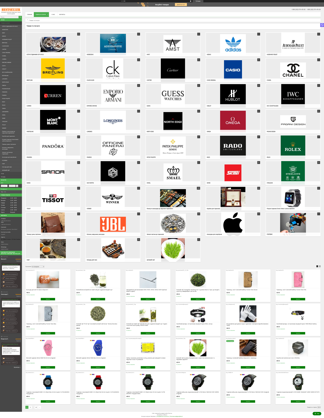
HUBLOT (4, 69)
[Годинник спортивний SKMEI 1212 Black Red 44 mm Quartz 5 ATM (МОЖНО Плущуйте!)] (97, 382)
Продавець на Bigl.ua (162, 414)
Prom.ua (170, 413)
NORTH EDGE (5, 82)
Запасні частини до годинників (7, 153)
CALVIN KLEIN (5, 46)
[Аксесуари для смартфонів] (233, 224)
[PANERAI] (113, 147)
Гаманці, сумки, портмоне (9, 144)
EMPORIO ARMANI (6, 62)
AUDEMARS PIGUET (7, 39)
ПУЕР (3, 163)
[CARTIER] (173, 70)
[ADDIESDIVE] (113, 44)
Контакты (62, 14)
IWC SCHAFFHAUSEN (7, 72)
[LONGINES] (113, 121)
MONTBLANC (5, 75)
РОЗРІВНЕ (4, 160)
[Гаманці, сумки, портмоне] (53, 224)
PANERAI (4, 95)
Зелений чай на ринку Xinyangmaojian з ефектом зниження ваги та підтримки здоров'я (195, 358)
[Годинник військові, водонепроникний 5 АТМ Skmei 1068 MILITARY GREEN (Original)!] (198, 382)
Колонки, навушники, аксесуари (8, 148)
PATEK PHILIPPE (6, 98)
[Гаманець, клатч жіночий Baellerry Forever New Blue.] (47, 313)
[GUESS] (173, 96)
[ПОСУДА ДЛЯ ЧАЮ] (113, 250)
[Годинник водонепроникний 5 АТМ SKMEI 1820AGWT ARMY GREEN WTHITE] (298, 382)
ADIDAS (4, 36)
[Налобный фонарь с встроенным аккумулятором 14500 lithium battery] (298, 313)
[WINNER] (113, 198)
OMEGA (4, 85)
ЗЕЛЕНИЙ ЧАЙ (5, 170)
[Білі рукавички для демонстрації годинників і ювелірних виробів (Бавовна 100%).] (248, 313)
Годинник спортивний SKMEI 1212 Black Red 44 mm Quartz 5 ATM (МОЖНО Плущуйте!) (97, 392)
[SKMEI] (233, 173)
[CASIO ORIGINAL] (233, 70)
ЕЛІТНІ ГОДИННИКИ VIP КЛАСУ (10, 26)
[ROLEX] (293, 147)
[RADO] (233, 147)
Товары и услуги (5, 23)
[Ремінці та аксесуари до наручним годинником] (173, 198)
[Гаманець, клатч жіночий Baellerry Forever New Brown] (248, 279)
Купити (48, 299)
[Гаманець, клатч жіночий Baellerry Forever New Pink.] (298, 279)
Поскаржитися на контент (163, 416)
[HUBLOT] (233, 96)
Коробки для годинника (8, 136)
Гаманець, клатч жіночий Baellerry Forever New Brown (241, 290)
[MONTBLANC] (53, 121)
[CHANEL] (293, 70)
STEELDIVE (4, 121)
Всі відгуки (16, 367)
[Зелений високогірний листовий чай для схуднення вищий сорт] (97, 279)
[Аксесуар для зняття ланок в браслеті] (47, 279)
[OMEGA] (233, 121)
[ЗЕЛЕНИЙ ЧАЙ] (173, 250)
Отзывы (3, 177)
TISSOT (4, 125)
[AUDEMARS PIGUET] (293, 44)
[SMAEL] (173, 173)
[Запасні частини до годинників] (173, 224)
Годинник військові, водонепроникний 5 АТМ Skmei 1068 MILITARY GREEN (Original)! (197, 392)
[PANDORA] (53, 147)
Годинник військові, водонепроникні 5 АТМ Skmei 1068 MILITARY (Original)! (247, 392)
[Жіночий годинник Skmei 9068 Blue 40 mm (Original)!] (97, 347)
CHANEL (4, 56)
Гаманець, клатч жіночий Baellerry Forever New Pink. (291, 290)
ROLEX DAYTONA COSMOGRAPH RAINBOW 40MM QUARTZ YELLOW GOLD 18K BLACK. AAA (11, 351)
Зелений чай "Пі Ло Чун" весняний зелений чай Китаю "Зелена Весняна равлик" (96, 324)
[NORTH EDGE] (173, 121)
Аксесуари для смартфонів (9, 157)
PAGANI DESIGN (6, 88)
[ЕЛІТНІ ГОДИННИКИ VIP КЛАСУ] (53, 44)
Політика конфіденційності (176, 416)
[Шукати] (20, 17)
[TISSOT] (53, 198)
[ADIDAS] (233, 44)
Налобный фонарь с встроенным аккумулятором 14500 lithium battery (296, 324)
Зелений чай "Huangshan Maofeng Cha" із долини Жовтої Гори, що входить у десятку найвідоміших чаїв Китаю (197, 290)
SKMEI (3, 118)
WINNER (4, 128)
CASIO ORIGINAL (6, 52)
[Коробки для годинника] (233, 198)
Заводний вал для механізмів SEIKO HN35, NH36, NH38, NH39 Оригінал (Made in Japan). (146, 290)
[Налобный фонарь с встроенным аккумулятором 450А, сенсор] (198, 313)
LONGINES (4, 79)
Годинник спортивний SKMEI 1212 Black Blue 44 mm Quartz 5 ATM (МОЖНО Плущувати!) (47, 392)
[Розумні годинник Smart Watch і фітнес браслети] (293, 198)
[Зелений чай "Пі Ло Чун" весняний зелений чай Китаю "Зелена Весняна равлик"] (97, 313)
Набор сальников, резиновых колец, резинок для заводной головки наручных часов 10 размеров (145, 358)
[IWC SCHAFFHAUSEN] (293, 96)
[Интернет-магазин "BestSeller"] (11, 10)
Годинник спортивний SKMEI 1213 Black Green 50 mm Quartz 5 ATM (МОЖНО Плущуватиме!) (145, 392)
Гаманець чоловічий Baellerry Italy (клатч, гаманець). (10, 267)
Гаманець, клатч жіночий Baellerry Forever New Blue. (41, 324)
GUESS (4, 65)
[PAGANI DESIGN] (293, 121)
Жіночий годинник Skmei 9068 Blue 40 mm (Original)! (91, 358)
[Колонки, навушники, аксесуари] (113, 224)
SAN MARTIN (5, 111)
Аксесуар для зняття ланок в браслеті (37, 290)
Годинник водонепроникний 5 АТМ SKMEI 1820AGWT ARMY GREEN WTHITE (297, 392)
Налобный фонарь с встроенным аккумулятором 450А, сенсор (194, 324)
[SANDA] (53, 173)
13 (36, 407)
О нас (2, 173)
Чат (318, 413)
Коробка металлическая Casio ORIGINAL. (288, 358)
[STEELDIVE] (293, 173)
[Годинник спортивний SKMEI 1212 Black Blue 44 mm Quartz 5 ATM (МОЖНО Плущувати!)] (47, 382)
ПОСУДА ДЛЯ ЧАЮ (7, 167)
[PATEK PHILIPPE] (173, 147)
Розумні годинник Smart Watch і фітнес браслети (10, 140)
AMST (3, 33)
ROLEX (3, 105)
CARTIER (4, 49)
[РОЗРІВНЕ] (293, 224)
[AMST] (173, 44)
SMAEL (3, 115)
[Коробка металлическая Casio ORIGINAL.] (298, 347)
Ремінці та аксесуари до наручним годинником (8, 132)
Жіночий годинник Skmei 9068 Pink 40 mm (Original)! (40, 358)
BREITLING (4, 42)
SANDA (4, 108)
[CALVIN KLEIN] (113, 70)
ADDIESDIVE (5, 29)
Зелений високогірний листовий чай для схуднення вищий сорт (94, 290)
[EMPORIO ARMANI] (113, 96)
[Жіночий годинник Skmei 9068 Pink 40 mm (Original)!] (47, 347)
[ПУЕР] (53, 250)
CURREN (4, 59)
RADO (3, 102)
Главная (29, 14)
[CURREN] (53, 96)
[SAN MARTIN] (113, 173)
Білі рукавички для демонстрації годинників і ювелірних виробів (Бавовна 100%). (247, 324)
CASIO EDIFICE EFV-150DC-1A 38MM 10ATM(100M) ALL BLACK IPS (11, 304)
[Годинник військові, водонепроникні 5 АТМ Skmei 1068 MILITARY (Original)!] (248, 382)
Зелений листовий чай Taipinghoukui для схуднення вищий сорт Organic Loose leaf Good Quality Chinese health (146, 324)
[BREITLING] (53, 70)
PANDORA (4, 92)
